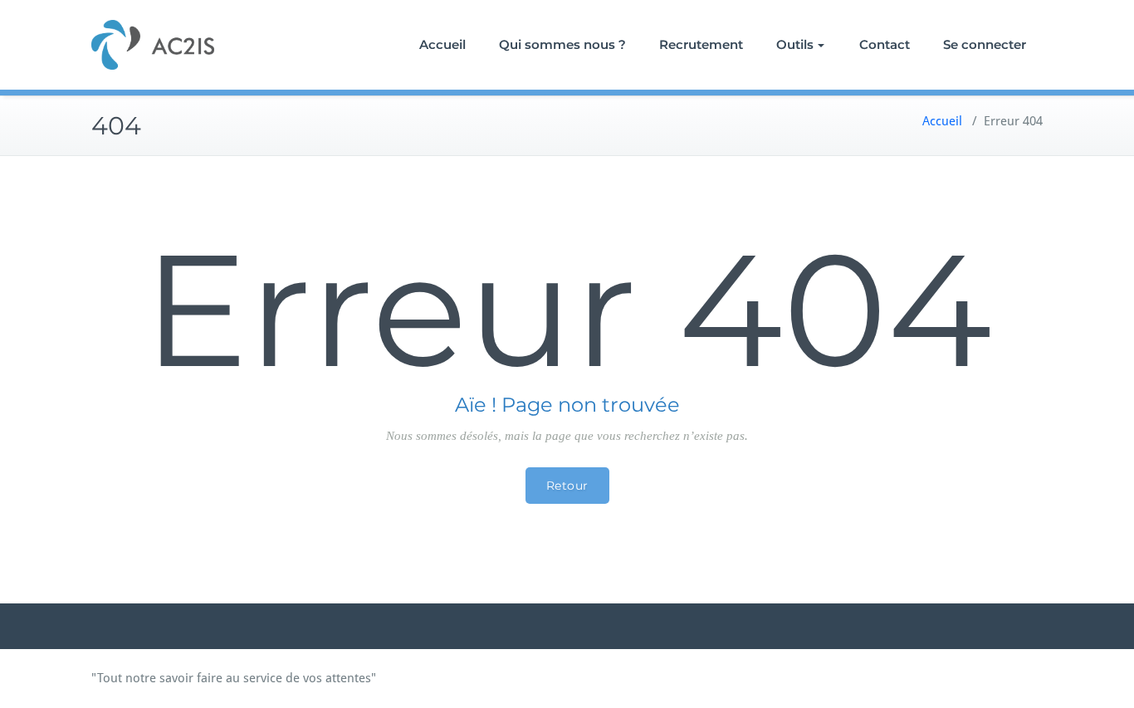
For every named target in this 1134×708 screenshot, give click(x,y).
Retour (567, 485)
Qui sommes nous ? (562, 44)
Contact (884, 44)
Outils (795, 44)
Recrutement (701, 44)
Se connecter (984, 44)
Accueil (442, 44)
